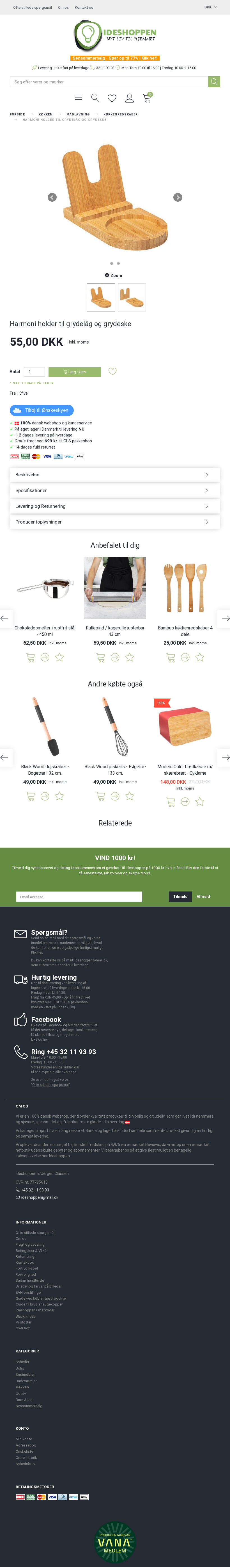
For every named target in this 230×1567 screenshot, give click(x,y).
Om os (63, 7)
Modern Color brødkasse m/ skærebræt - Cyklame (185, 770)
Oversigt (23, 1328)
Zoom (116, 275)
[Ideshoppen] (115, 35)
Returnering (25, 1256)
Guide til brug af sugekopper (39, 1304)
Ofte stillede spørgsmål (32, 7)
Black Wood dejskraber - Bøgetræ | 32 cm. (45, 770)
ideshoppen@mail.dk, (91, 960)
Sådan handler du (30, 1280)
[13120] (30, 657)
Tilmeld (180, 896)
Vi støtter (23, 1322)
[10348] (30, 796)
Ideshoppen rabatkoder (35, 1310)
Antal (15, 371)
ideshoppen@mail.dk (39, 1197)
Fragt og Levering (30, 1244)
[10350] (100, 796)
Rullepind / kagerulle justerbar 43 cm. (115, 631)
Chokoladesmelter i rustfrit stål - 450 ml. (45, 631)
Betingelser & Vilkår (32, 1250)
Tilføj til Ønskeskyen (46, 410)
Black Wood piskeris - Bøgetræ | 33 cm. (115, 770)
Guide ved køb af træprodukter (41, 1298)
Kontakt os (84, 7)
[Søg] (214, 81)
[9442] (171, 657)
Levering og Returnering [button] (40, 506)
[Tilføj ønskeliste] (113, 371)
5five (23, 393)
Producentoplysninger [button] (38, 522)
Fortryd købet (27, 1268)
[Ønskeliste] (112, 97)
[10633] (171, 801)
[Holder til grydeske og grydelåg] (115, 197)
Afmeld (203, 896)
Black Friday (25, 1316)
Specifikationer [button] (31, 490)
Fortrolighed (26, 1274)
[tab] (115, 475)
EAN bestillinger (29, 1292)
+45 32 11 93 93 (35, 1190)
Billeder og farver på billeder (38, 1286)
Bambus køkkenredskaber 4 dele (185, 631)
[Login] (130, 97)
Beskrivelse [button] (27, 474)
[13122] (100, 657)
